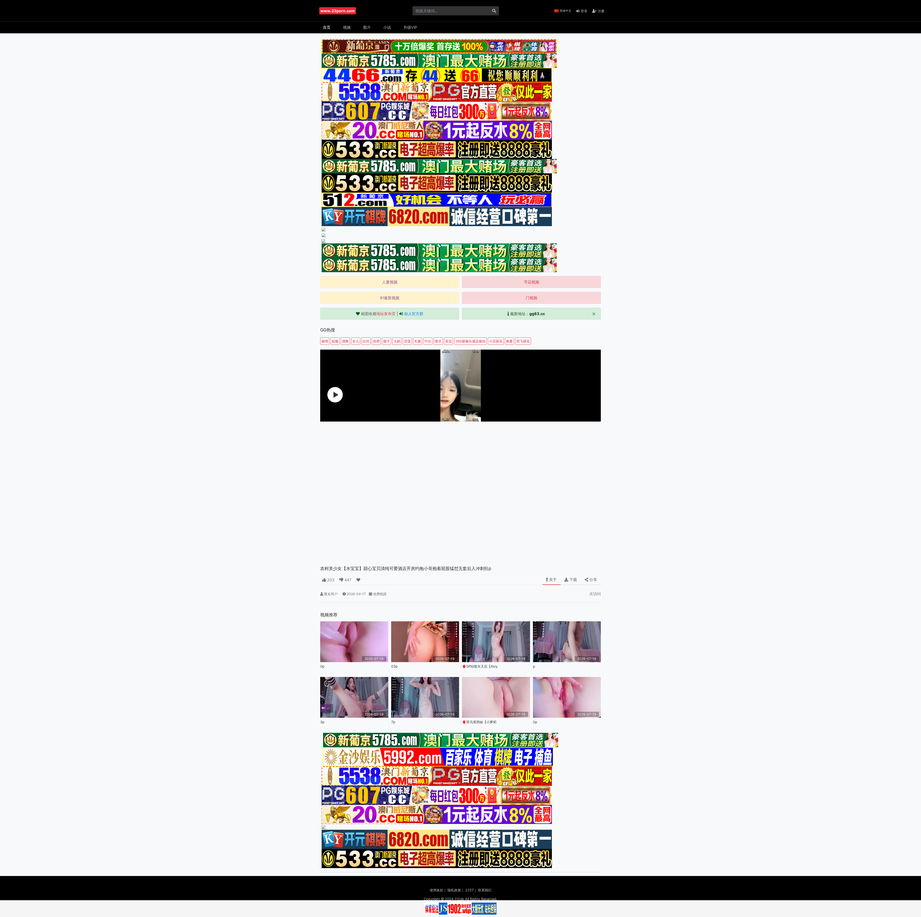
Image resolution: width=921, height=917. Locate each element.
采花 (448, 341)
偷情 (324, 341)
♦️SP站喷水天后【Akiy (480, 666)
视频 (347, 27)
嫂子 (386, 341)
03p (394, 666)
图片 (367, 27)
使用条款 (436, 890)
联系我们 (484, 890)
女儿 (355, 341)
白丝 (366, 341)
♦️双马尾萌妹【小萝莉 (479, 722)
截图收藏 (378, 313)
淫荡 (407, 341)
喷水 (438, 341)
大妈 (397, 341)
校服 (335, 341)
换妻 (509, 341)
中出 (428, 341)
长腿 (417, 341)
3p (322, 722)
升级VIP (410, 27)
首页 (327, 27)
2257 (469, 890)
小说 (387, 27)
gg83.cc (537, 313)
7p (393, 722)
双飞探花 (523, 341)
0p (322, 666)
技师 (376, 341)
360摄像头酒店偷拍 (470, 341)
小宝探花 (495, 341)
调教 (345, 341)
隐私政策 (454, 890)
